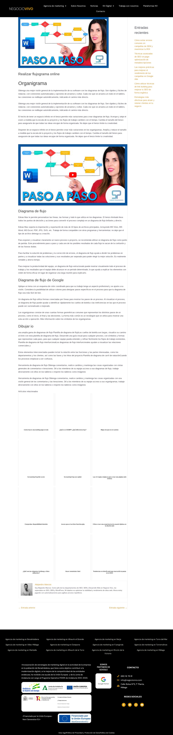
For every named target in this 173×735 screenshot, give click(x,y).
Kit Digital (107, 6)
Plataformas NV (150, 6)
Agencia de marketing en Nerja (108, 639)
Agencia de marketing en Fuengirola (108, 644)
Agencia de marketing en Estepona (65, 644)
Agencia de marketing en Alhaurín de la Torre (65, 650)
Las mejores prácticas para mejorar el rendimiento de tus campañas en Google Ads (144, 73)
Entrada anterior (26, 608)
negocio (21, 8)
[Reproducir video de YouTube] (72, 174)
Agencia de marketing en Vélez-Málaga (22, 644)
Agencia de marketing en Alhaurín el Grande (65, 639)
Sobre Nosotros (78, 6)
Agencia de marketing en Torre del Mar (150, 639)
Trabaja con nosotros (129, 6)
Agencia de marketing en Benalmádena (22, 639)
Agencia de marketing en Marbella (22, 650)
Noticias (94, 6)
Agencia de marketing (54, 6)
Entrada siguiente (118, 608)
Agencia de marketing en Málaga (151, 650)
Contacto (100, 11)
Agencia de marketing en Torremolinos (150, 644)
